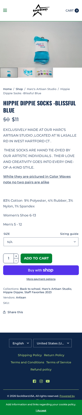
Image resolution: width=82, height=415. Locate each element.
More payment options (41, 279)
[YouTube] (48, 381)
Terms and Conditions (27, 362)
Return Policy (54, 355)
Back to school (30, 288)
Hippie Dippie (13, 292)
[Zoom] (41, 44)
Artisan (21, 297)
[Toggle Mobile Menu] (7, 10)
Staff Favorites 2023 (38, 292)
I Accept (41, 410)
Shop (19, 89)
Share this (15, 312)
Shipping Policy (30, 355)
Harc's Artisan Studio (56, 288)
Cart (70, 10)
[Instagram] (41, 381)
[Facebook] (34, 381)
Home (7, 89)
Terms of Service (58, 362)
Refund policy (41, 369)
